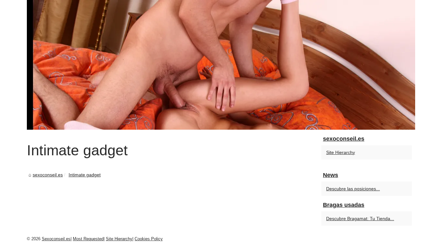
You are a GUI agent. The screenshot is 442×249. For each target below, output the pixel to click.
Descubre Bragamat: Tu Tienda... (360, 218)
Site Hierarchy (340, 152)
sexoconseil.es (48, 174)
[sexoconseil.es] (221, 65)
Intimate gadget (85, 174)
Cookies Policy (149, 238)
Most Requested (88, 238)
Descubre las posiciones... (353, 188)
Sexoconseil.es (56, 238)
